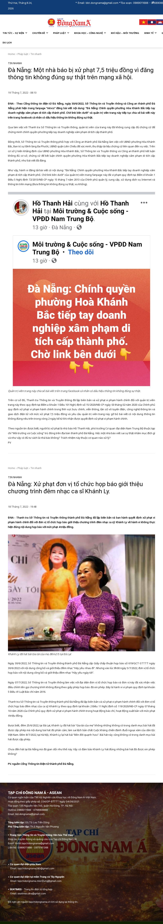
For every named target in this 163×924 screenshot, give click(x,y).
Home (11, 54)
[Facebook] (152, 3)
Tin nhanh (36, 54)
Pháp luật (22, 54)
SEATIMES (16, 889)
